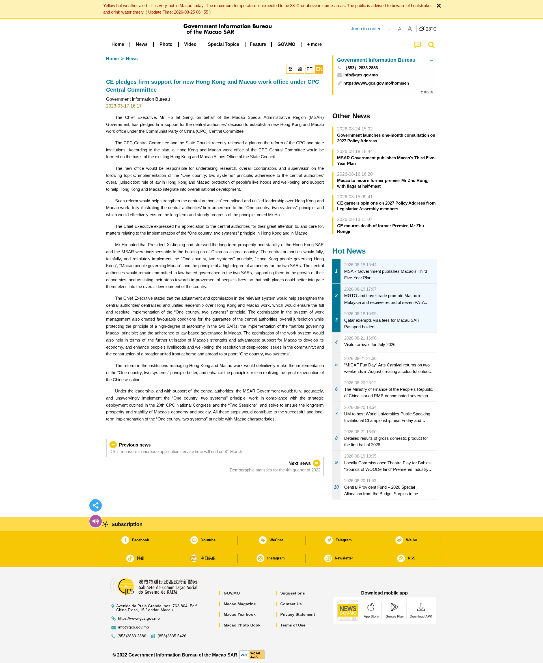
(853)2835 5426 (172, 636)
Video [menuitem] (190, 44)
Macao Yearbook (240, 614)
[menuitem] (142, 44)
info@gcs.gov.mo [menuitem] (360, 75)
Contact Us (291, 604)
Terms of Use (292, 625)
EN (319, 69)
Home (112, 58)
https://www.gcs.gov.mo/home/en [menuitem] (376, 83)
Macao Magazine (240, 604)
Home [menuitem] (117, 44)
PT (310, 69)
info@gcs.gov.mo (133, 627)
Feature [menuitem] (258, 44)
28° (431, 29)
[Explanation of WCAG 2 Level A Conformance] (252, 654)
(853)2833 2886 (131, 636)
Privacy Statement (297, 614)
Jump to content (367, 28)
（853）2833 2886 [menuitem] (360, 68)
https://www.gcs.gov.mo (139, 618)
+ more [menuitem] (427, 91)
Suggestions (292, 593)
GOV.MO (232, 593)
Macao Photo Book (242, 625)
